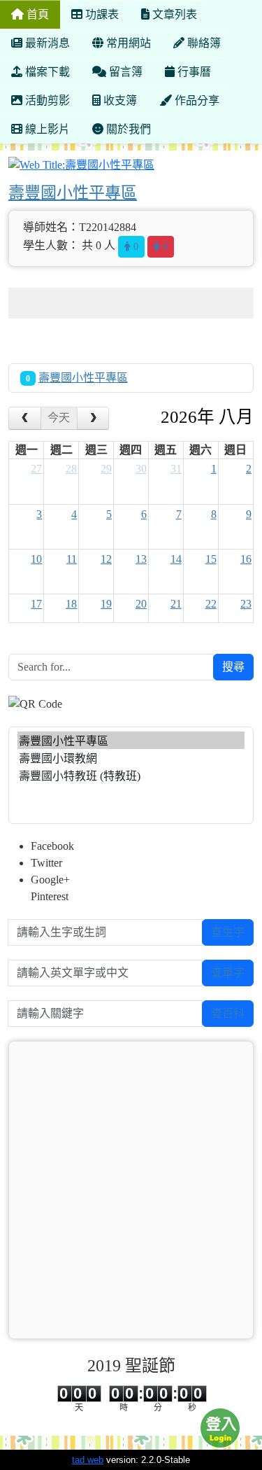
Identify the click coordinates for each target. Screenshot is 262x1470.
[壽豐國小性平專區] (131, 740)
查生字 (228, 932)
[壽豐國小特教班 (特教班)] (131, 775)
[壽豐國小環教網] (131, 757)
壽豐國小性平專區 (72, 192)
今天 (59, 418)
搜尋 (233, 667)
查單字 (228, 973)
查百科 (228, 1013)
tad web (87, 1460)
